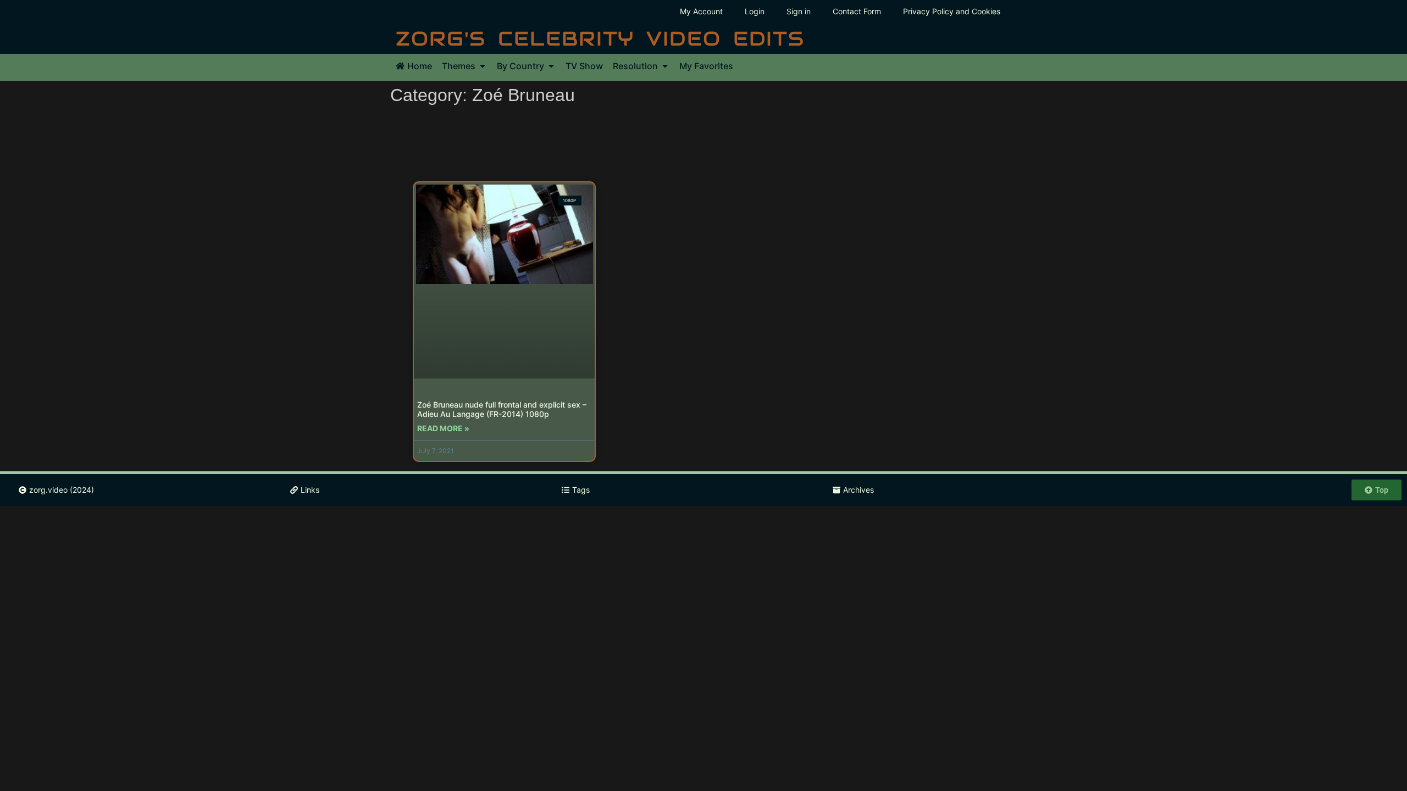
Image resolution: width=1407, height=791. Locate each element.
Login (755, 11)
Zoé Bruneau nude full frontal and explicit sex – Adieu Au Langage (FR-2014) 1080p (501, 409)
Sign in (798, 11)
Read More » (443, 428)
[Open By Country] (551, 66)
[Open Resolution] (665, 66)
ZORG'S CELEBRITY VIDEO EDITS (600, 38)
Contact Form (857, 11)
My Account (701, 11)
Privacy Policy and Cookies (951, 11)
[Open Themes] (482, 66)
